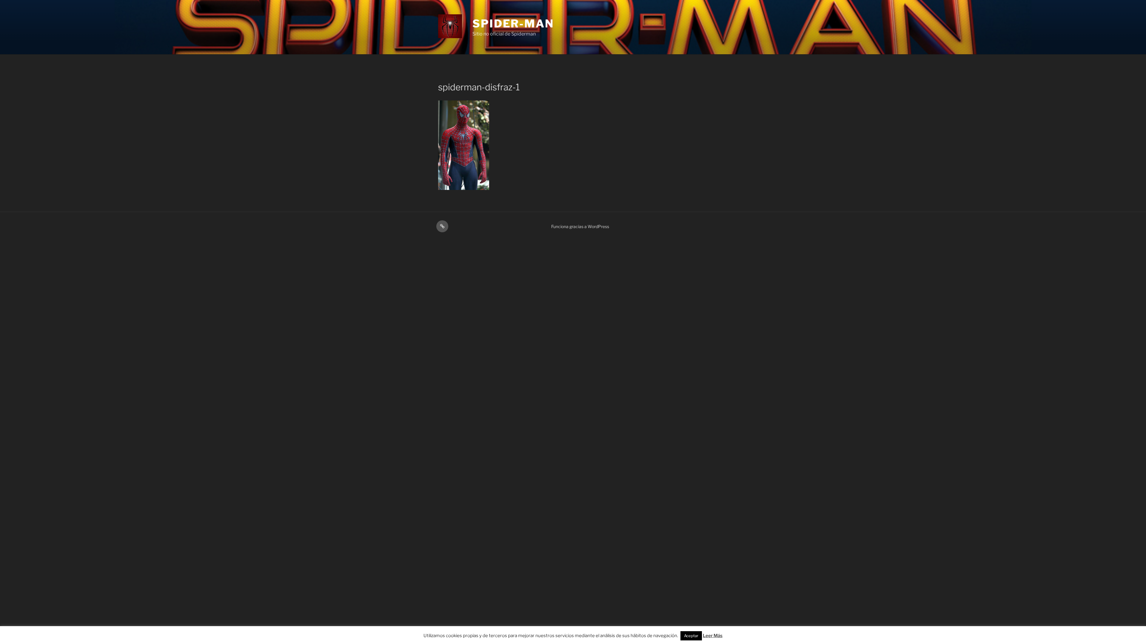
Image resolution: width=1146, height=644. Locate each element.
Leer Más (713, 635)
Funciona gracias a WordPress (580, 226)
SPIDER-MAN (513, 23)
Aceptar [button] (691, 635)
